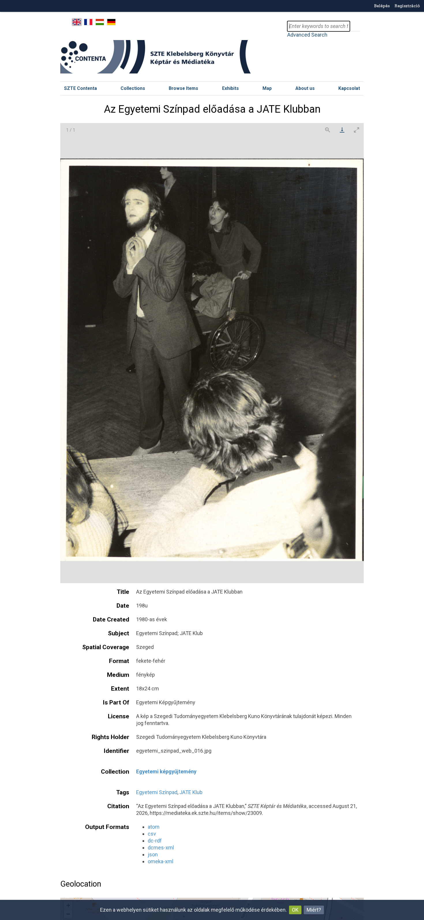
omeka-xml (160, 861)
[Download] (342, 130)
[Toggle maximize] (356, 130)
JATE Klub (190, 792)
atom (154, 827)
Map (267, 88)
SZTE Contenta (80, 88)
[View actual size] (327, 130)
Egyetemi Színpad (156, 792)
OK (295, 910)
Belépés (382, 5)
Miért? (314, 910)
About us (305, 88)
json (153, 854)
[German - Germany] (111, 22)
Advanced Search (307, 35)
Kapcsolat (349, 88)
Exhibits (230, 88)
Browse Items (183, 88)
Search (355, 26)
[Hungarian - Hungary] (99, 22)
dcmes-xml (161, 848)
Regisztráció (407, 5)
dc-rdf (155, 841)
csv (152, 834)
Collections (133, 88)
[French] (88, 22)
